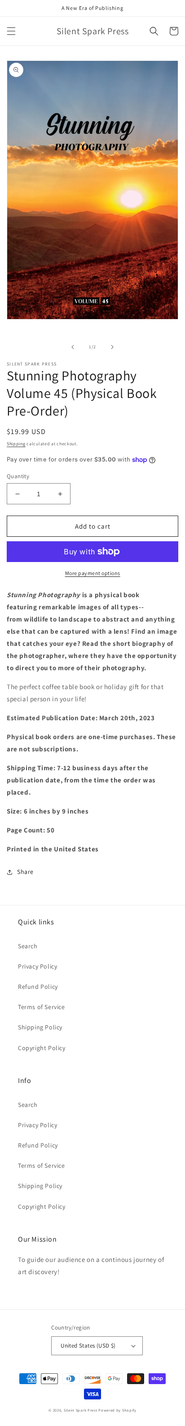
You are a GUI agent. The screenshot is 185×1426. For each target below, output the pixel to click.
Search (28, 946)
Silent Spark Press (80, 1410)
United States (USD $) (88, 1345)
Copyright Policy (42, 1048)
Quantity (18, 476)
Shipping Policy (40, 1027)
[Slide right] (112, 347)
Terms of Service (41, 1007)
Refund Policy (38, 987)
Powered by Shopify (117, 1410)
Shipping (16, 444)
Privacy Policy (37, 966)
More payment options (92, 573)
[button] (11, 31)
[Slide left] (73, 347)
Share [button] (25, 872)
